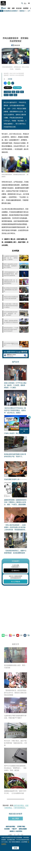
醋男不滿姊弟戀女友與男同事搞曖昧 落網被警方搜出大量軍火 (10, 265)
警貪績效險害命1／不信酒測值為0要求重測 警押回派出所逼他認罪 (11, 329)
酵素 (22, 92)
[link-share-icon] (12, 83)
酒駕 (13, 92)
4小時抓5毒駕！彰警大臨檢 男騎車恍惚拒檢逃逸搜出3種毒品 (11, 305)
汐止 (11, 95)
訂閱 (21, 635)
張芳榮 (10, 79)
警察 (18, 92)
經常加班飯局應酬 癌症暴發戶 (11, 344)
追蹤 (13, 635)
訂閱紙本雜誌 (3, 3)
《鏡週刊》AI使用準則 (15, 831)
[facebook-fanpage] (15, 835)
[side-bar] (29, 3)
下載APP (14, 829)
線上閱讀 (15, 818)
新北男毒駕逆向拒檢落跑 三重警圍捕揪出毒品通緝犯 (10, 289)
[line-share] (9, 83)
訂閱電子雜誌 (21, 826)
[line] (10, 835)
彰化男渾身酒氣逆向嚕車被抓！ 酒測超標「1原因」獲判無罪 (10, 313)
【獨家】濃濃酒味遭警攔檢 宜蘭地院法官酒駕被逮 (11, 321)
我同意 (15, 848)
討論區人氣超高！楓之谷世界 (13, 433)
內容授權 (7, 829)
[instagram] (18, 835)
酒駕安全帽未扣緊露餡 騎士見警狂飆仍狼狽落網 (11, 297)
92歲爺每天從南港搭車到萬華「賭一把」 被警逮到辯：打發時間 (11, 257)
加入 (6, 635)
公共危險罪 (7, 92)
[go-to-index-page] (12, 45)
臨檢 (15, 95)
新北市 (6, 95)
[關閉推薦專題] (29, 417)
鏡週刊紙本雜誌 (18, 805)
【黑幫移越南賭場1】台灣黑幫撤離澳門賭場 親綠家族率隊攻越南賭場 (11, 273)
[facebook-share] (5, 83)
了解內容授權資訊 (19, 808)
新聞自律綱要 (23, 829)
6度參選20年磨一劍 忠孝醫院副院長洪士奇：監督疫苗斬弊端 (10, 281)
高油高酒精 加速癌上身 (11, 479)
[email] (22, 835)
